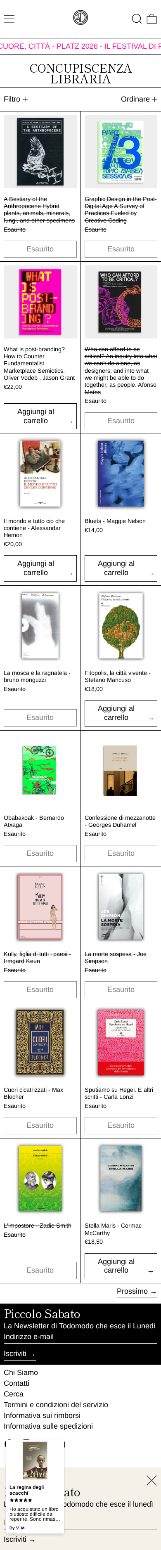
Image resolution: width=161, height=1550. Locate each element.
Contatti (16, 1383)
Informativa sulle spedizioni (48, 1426)
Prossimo (132, 1291)
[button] (136, 19)
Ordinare (135, 99)
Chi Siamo (21, 1372)
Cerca (14, 1394)
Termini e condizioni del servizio (56, 1405)
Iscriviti (15, 1353)
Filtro (12, 99)
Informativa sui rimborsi (42, 1415)
